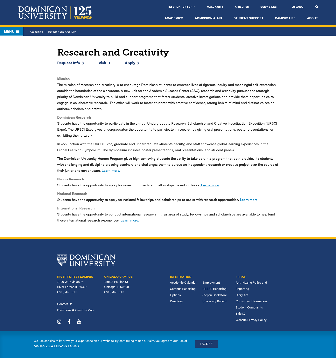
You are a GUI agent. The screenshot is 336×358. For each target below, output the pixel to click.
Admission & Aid (208, 18)
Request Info (68, 62)
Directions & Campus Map (75, 310)
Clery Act (242, 295)
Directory (176, 301)
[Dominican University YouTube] (82, 322)
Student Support (248, 18)
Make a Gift (215, 7)
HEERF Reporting (214, 288)
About (312, 18)
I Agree (206, 344)
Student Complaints (249, 307)
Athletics (242, 7)
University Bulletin (214, 301)
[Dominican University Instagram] (62, 322)
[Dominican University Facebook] (72, 322)
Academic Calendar (183, 282)
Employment (211, 282)
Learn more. (111, 170)
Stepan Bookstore (214, 295)
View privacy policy (62, 345)
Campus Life (285, 18)
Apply (130, 62)
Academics (174, 18)
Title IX (240, 313)
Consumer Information (251, 301)
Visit (102, 62)
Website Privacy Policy (251, 319)
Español (297, 7)
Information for (180, 7)
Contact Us (64, 304)
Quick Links (268, 7)
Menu (9, 31)
